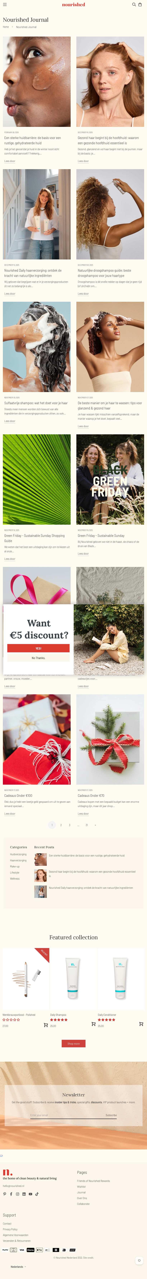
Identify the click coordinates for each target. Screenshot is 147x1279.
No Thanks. (38, 658)
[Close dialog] (140, 608)
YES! (38, 648)
